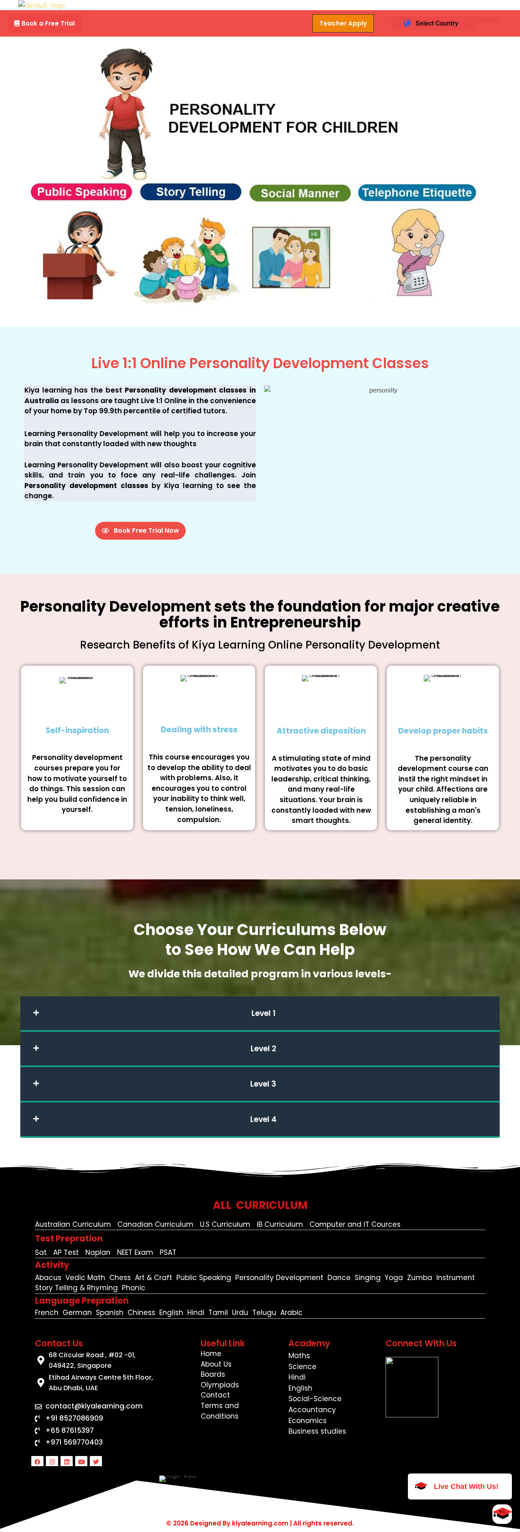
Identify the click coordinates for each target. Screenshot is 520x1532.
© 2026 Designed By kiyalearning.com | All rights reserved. (260, 1523)
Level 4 (263, 1119)
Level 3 (263, 1083)
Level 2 (263, 1048)
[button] (44, 23)
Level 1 (263, 1013)
